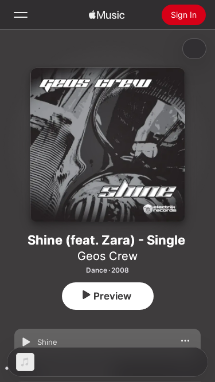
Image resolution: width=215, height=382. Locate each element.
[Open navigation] (20, 14)
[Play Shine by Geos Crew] (25, 342)
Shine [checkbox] (47, 341)
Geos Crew (107, 256)
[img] (106, 15)
